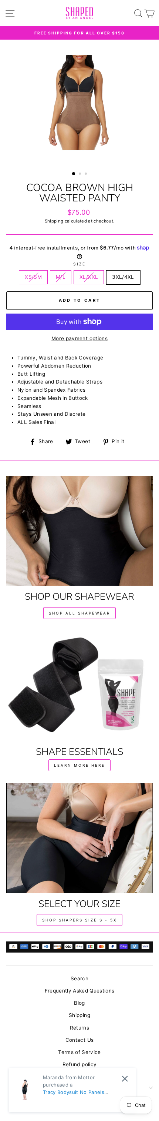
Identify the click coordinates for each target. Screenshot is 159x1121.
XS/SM (33, 277)
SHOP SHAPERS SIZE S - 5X (79, 920)
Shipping (54, 221)
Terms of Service (79, 1052)
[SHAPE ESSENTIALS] (79, 686)
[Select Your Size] (79, 838)
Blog (79, 1003)
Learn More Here (79, 765)
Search (79, 978)
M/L (60, 277)
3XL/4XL (123, 277)
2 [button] (80, 174)
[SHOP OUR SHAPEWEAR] (79, 531)
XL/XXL (89, 277)
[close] (125, 1079)
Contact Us (79, 1040)
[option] (79, 33)
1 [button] (74, 174)
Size (79, 264)
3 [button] (86, 174)
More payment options (79, 338)
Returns (79, 1028)
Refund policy (79, 1064)
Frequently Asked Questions (80, 991)
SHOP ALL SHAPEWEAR (79, 613)
